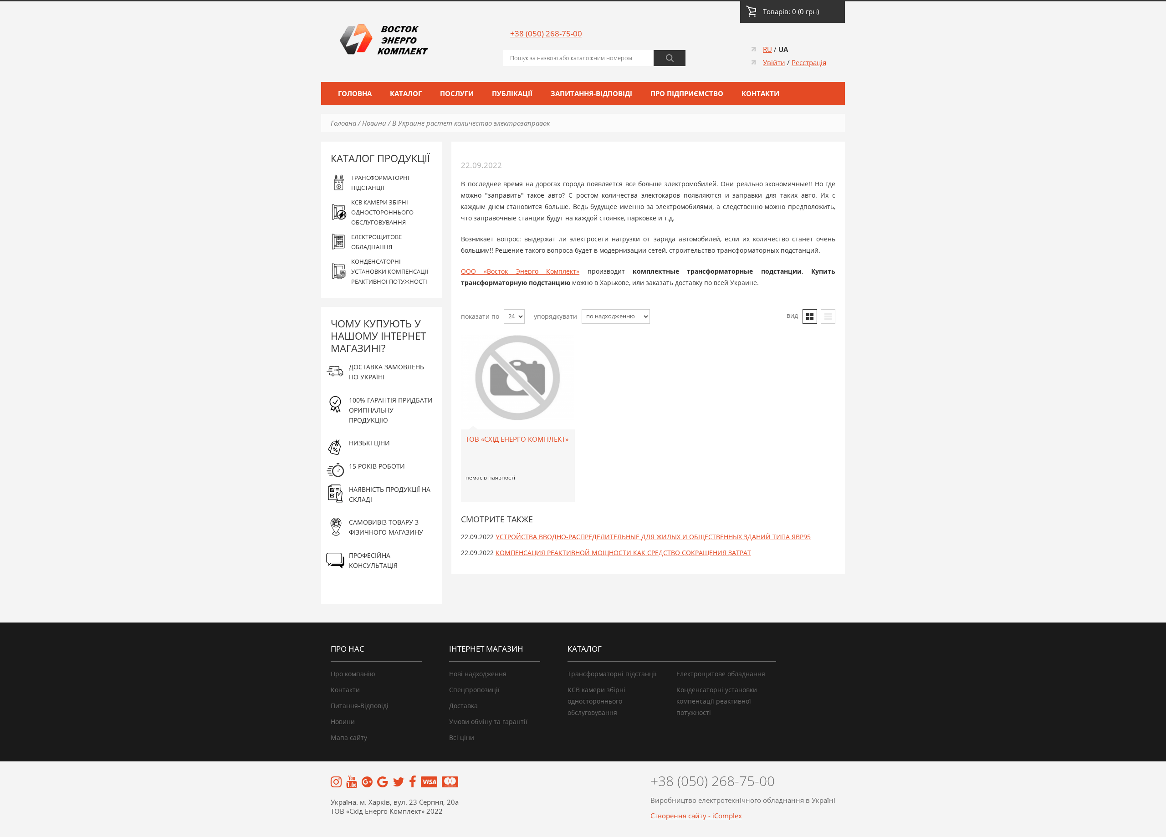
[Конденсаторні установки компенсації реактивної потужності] (382, 783)
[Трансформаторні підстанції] (336, 783)
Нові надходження (477, 673)
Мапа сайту (349, 737)
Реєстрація (809, 62)
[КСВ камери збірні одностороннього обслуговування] (351, 783)
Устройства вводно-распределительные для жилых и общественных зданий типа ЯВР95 (653, 536)
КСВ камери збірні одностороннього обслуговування (596, 701)
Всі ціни (461, 737)
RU (767, 49)
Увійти (774, 62)
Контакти (760, 93)
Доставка (463, 705)
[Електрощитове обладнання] (367, 783)
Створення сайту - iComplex (696, 815)
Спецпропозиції (474, 689)
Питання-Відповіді (360, 705)
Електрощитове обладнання (720, 673)
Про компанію (353, 673)
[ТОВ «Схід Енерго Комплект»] (517, 341)
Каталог (406, 93)
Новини (374, 123)
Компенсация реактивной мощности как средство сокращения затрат (623, 552)
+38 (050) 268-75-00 (546, 33)
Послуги (457, 93)
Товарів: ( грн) (791, 11)
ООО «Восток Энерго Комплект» (520, 271)
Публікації (512, 93)
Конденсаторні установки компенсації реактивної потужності (716, 701)
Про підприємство (686, 93)
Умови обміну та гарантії (488, 721)
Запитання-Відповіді (591, 93)
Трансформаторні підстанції (612, 673)
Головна (355, 93)
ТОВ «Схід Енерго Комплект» (516, 439)
